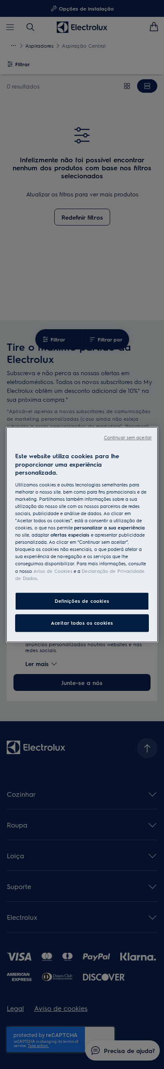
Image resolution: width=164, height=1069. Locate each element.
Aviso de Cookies (52, 571)
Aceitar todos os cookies (82, 623)
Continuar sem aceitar (128, 437)
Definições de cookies (82, 601)
